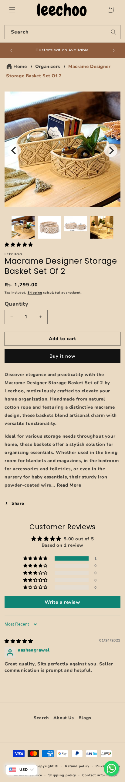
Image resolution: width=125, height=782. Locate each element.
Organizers (47, 66)
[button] (12, 9)
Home (20, 66)
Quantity (16, 303)
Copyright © (47, 766)
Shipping (35, 293)
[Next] (110, 150)
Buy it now (62, 356)
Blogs (85, 718)
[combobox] (62, 32)
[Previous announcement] (11, 50)
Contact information (100, 775)
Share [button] (18, 503)
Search (41, 718)
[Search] (113, 32)
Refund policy (77, 766)
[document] (62, 151)
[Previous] (14, 150)
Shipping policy (62, 775)
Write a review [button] (62, 602)
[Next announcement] (113, 50)
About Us (63, 718)
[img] (19, 641)
